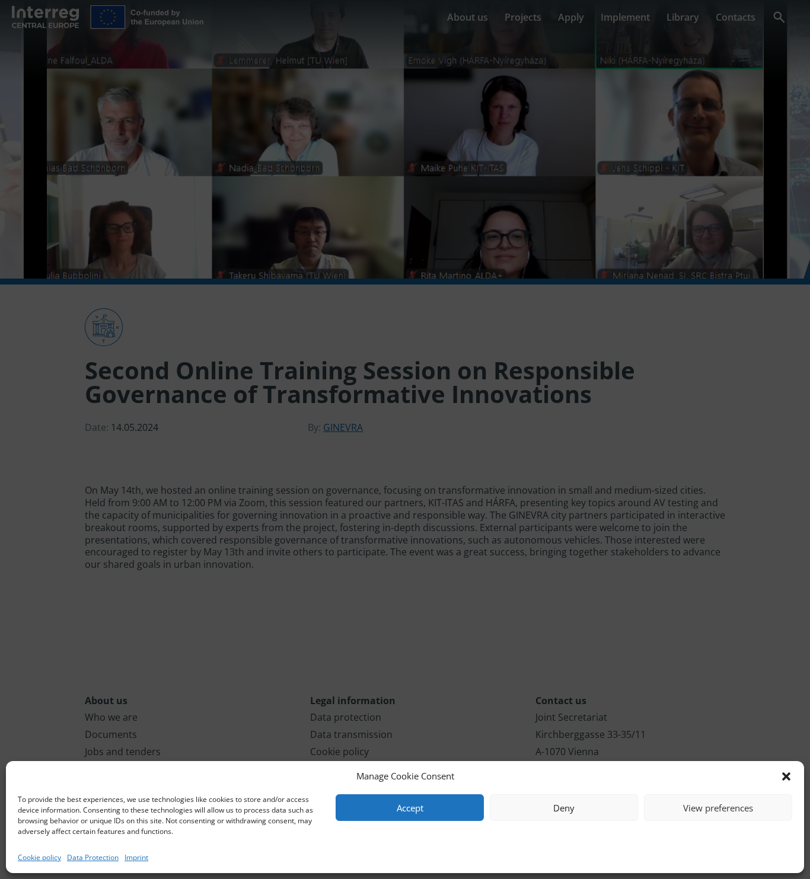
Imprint (136, 857)
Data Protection (93, 857)
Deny (564, 808)
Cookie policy (39, 857)
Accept (410, 808)
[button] (786, 776)
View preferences (718, 808)
